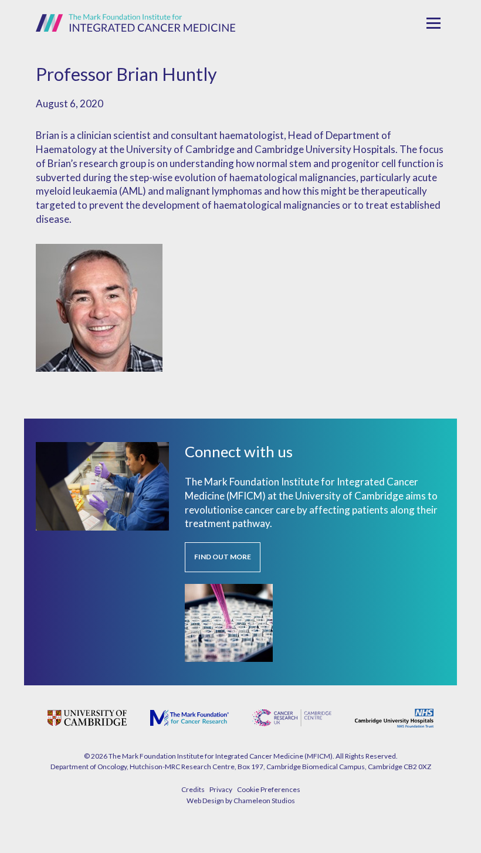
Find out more (222, 556)
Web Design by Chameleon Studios (241, 800)
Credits (193, 789)
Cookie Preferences (268, 789)
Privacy (220, 789)
